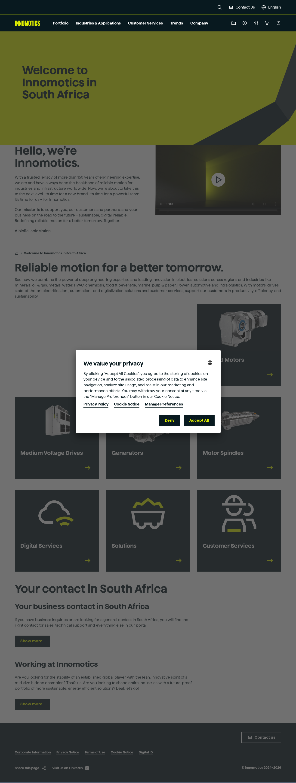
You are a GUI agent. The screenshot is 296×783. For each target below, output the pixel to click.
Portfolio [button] (60, 23)
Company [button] (199, 23)
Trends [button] (176, 23)
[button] (219, 7)
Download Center (233, 23)
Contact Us (245, 7)
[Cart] (267, 23)
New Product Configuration (256, 23)
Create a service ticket (244, 23)
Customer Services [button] (145, 23)
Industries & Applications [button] (98, 23)
